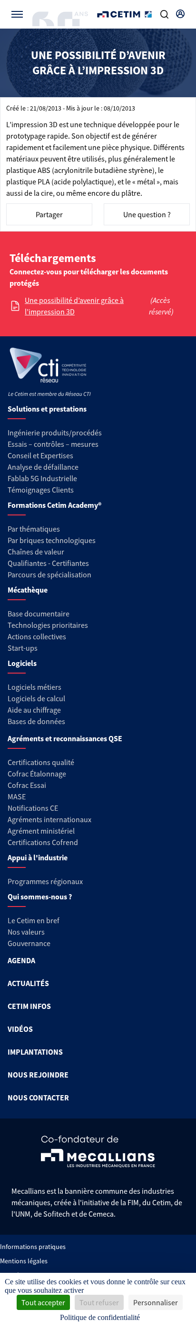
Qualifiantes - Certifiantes (48, 563)
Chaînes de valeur (36, 551)
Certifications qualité (41, 762)
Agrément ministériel (41, 831)
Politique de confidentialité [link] (100, 1317)
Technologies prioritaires (48, 625)
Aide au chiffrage (34, 710)
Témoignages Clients (41, 489)
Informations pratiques (33, 1246)
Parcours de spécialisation (49, 574)
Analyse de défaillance (43, 467)
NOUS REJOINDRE (38, 1074)
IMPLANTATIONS (35, 1052)
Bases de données (36, 721)
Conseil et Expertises (40, 455)
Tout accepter (43, 1302)
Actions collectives (37, 636)
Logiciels (22, 663)
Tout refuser (99, 1302)
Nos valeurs (26, 932)
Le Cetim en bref (33, 920)
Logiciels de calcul (36, 698)
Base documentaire (38, 613)
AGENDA (21, 960)
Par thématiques (34, 529)
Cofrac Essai (27, 785)
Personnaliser (155, 1302)
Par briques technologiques (52, 540)
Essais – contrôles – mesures (53, 444)
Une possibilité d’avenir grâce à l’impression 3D (74, 305)
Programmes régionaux (45, 881)
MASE (17, 796)
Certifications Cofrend (43, 842)
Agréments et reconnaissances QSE (65, 738)
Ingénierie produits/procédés (55, 432)
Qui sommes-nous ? (40, 896)
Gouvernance (29, 943)
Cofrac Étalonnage (37, 773)
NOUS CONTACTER (38, 1097)
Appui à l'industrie (38, 857)
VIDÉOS (20, 1029)
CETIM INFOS (29, 1006)
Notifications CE (33, 808)
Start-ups (23, 648)
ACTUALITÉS (28, 983)
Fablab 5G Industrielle (42, 478)
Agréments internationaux (49, 819)
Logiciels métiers (34, 687)
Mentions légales (24, 1261)
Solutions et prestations (47, 408)
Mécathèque (28, 589)
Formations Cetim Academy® (54, 505)
